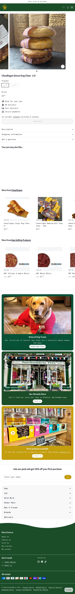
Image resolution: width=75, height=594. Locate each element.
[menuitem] (37, 488)
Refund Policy (41, 587)
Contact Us (37, 456)
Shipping (16, 117)
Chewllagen (16, 190)
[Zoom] (63, 66)
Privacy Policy (28, 587)
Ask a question (9, 139)
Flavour (5, 81)
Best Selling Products (21, 240)
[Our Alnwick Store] (37, 372)
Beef (5, 85)
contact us (65, 452)
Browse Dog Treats (38, 346)
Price (4, 92)
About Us (5, 537)
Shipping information (12, 134)
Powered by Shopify (40, 590)
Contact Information (24, 590)
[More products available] (37, 427)
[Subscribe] (67, 477)
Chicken (14, 85)
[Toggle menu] (70, 488)
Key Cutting (7, 546)
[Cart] (68, 7)
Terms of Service (55, 587)
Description (7, 129)
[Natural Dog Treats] (37, 315)
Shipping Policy (8, 590)
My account (6, 549)
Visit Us (37, 401)
